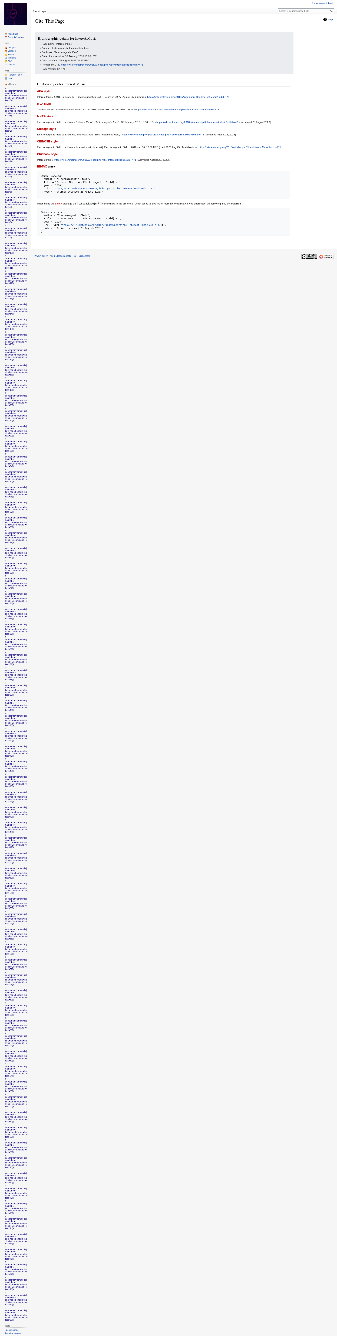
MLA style (44, 103)
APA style (43, 91)
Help (330, 19)
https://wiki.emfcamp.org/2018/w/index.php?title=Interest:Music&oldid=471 (102, 64)
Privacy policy (41, 256)
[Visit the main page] (15, 14)
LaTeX (58, 203)
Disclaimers (84, 256)
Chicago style (46, 129)
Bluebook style (47, 154)
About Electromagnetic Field (63, 256)
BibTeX (42, 166)
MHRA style (45, 116)
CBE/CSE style (47, 141)
